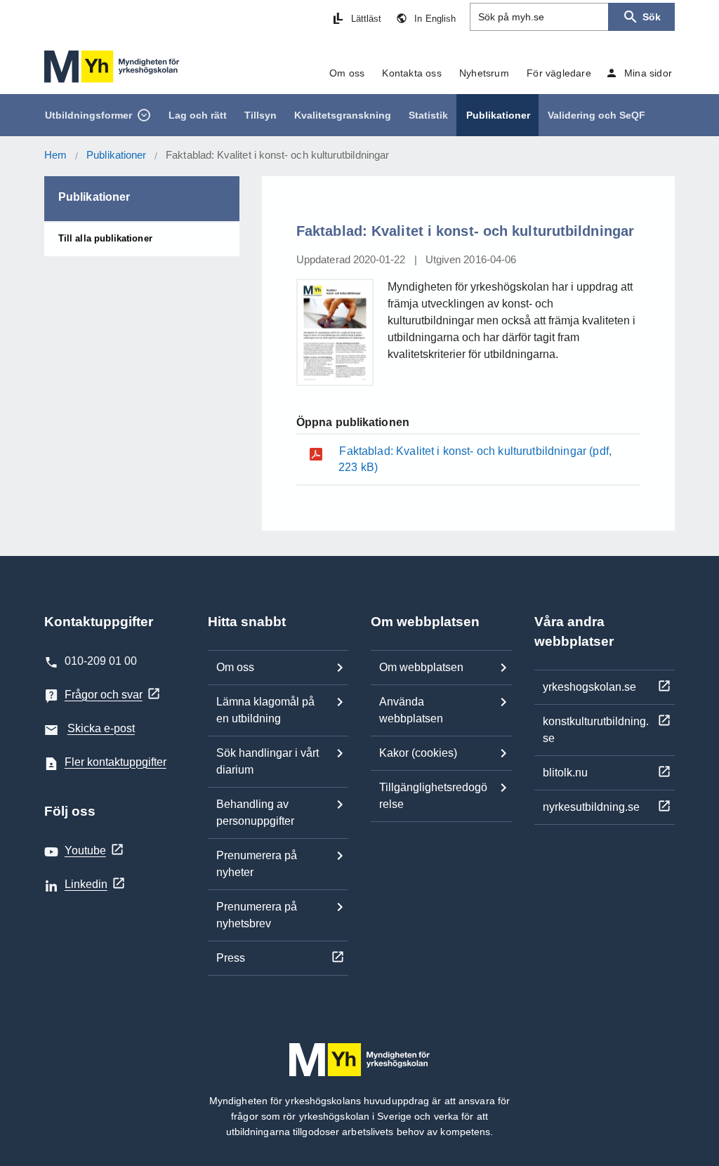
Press (230, 958)
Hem (55, 155)
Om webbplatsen (421, 667)
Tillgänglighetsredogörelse (433, 795)
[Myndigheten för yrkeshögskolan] (112, 66)
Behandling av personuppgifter (255, 812)
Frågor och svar (104, 695)
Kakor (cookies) (418, 753)
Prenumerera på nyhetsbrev (256, 915)
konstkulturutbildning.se (596, 729)
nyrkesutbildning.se (591, 807)
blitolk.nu (565, 773)
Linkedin (86, 884)
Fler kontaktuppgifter (115, 762)
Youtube (85, 850)
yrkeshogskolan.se (589, 687)
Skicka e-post (101, 728)
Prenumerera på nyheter (256, 863)
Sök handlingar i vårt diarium (267, 761)
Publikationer (116, 155)
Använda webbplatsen (411, 710)
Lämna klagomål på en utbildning (265, 710)
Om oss (235, 667)
